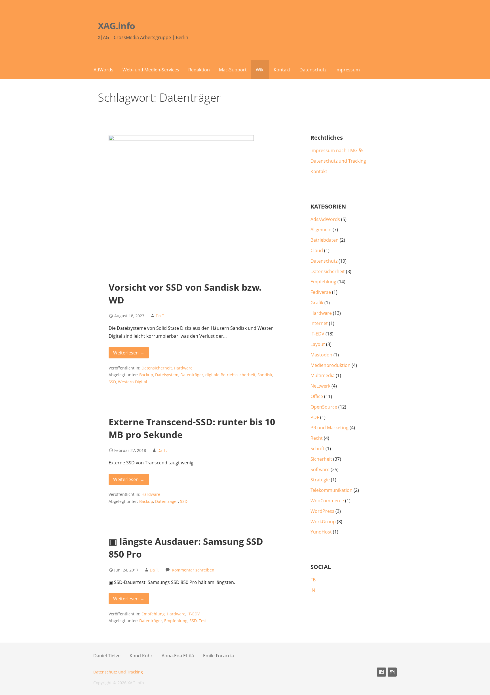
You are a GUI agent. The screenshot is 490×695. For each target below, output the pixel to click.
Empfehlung (153, 614)
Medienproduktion (330, 365)
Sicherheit (321, 459)
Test (203, 620)
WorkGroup (323, 521)
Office (317, 396)
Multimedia (323, 375)
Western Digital (132, 381)
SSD (112, 381)
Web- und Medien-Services (150, 70)
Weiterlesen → (128, 353)
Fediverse (321, 292)
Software (320, 469)
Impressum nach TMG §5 (337, 150)
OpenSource (324, 407)
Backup (146, 374)
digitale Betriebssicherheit (230, 374)
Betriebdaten (325, 240)
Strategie (320, 480)
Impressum (347, 70)
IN (313, 590)
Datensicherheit (156, 368)
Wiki (260, 70)
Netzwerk (320, 386)
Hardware (183, 368)
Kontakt (282, 70)
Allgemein (321, 229)
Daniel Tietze (107, 656)
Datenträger (191, 374)
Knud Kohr (141, 656)
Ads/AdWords (325, 219)
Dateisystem (166, 374)
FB (313, 580)
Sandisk (264, 374)
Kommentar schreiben (193, 570)
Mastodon (321, 355)
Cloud (317, 250)
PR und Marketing (330, 427)
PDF (315, 417)
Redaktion (199, 70)
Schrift (317, 448)
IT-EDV (193, 614)
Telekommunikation (331, 490)
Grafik (317, 302)
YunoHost (321, 532)
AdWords (103, 70)
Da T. (160, 315)
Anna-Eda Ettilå (178, 656)
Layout (318, 344)
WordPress (322, 511)
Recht (317, 438)
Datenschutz (312, 70)
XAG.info (116, 26)
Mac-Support (233, 70)
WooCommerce (327, 501)
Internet (319, 323)
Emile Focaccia (218, 656)
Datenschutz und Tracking (338, 161)
